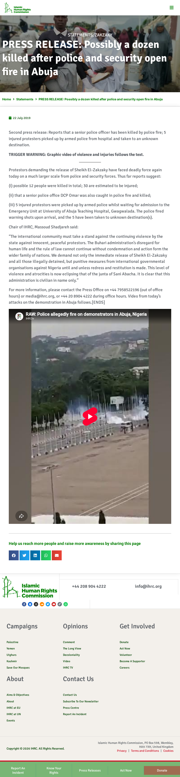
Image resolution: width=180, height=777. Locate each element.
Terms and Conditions (145, 751)
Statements (80, 35)
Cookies (168, 751)
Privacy (122, 751)
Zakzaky (103, 35)
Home (6, 99)
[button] (172, 8)
